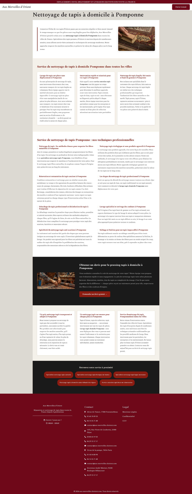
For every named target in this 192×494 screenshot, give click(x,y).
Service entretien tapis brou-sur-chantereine (117, 382)
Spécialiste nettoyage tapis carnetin (58, 375)
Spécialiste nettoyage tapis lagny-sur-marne (131, 375)
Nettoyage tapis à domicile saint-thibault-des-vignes (78, 382)
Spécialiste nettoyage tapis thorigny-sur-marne (93, 375)
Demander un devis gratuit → (94, 294)
